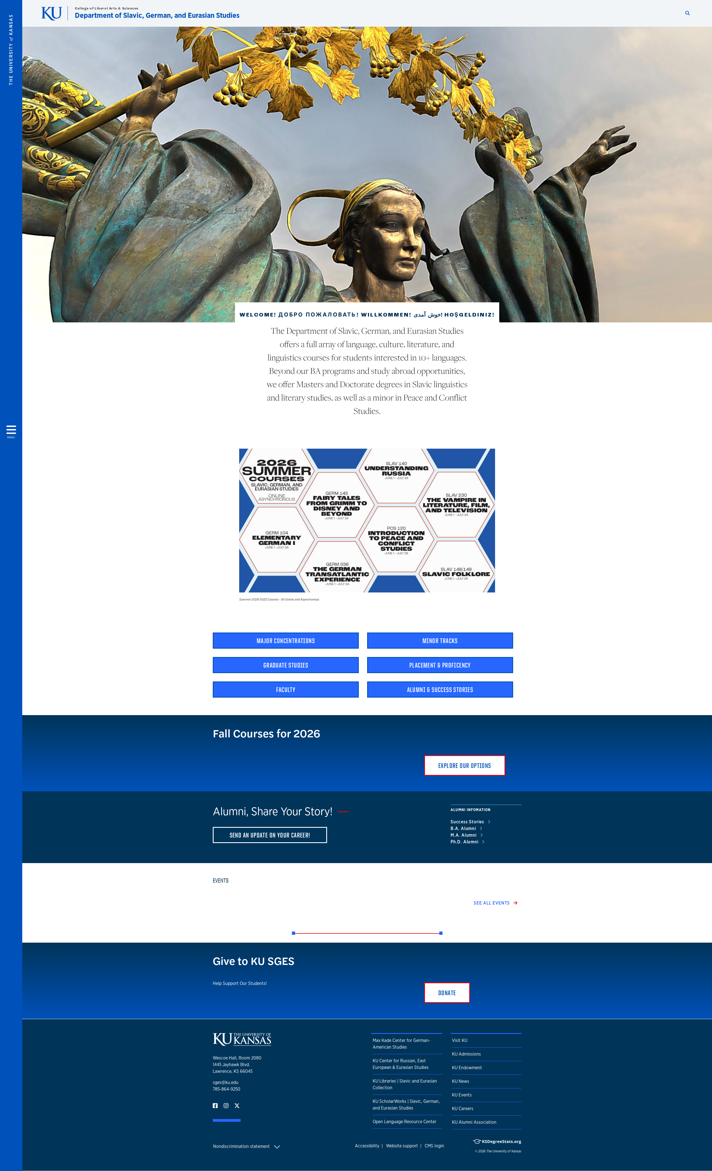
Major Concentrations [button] (286, 640)
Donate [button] (447, 992)
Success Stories (468, 822)
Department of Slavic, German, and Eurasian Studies (157, 15)
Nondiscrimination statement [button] (242, 1146)
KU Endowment (467, 1068)
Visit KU (459, 1040)
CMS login (434, 1146)
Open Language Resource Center (404, 1122)
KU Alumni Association (474, 1122)
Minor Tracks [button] (440, 640)
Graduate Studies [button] (285, 665)
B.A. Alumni (464, 828)
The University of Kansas (503, 1151)
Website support (402, 1146)
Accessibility (367, 1146)
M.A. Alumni (464, 835)
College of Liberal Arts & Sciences (107, 8)
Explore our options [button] (464, 765)
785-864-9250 (226, 1089)
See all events (492, 903)
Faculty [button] (286, 689)
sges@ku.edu (225, 1082)
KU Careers (462, 1108)
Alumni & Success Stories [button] (440, 689)
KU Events (462, 1095)
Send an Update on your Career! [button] (270, 835)
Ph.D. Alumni (465, 842)
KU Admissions (466, 1054)
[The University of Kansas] (242, 1043)
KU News (460, 1081)
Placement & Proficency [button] (440, 665)
